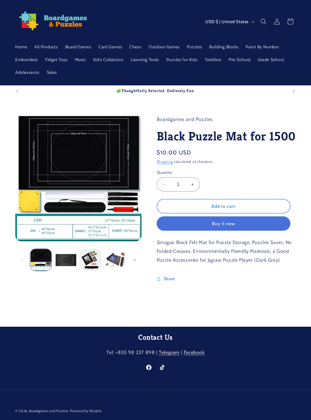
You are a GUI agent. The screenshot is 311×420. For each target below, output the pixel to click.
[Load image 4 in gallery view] (115, 259)
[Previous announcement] (17, 91)
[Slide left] (22, 260)
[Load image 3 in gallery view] (90, 259)
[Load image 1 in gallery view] (41, 259)
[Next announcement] (293, 91)
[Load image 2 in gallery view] (65, 259)
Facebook (194, 352)
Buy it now (223, 223)
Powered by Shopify (86, 411)
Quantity (164, 172)
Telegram (169, 352)
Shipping (165, 161)
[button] (263, 21)
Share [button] (169, 278)
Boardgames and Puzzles (49, 411)
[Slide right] (135, 260)
